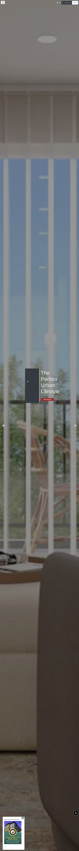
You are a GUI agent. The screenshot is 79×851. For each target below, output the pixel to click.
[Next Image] (75, 425)
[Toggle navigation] (3, 2)
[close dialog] (22, 818)
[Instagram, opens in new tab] (60, 3)
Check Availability (47, 399)
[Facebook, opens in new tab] (58, 3)
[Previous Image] (3, 425)
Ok (5, 846)
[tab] (32, 849)
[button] (75, 2)
